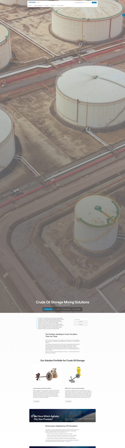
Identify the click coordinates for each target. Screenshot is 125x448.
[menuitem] (30, 5)
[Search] (75, 2)
